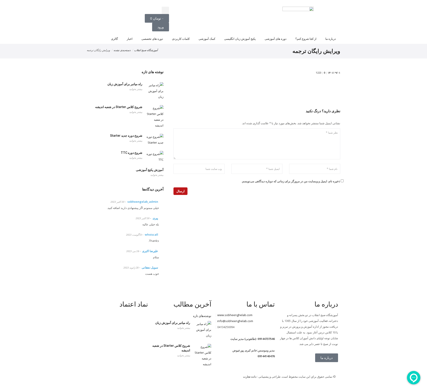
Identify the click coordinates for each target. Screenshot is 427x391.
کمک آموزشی (207, 39)
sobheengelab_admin (142, 202)
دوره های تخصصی (152, 39)
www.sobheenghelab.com (234, 315)
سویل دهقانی (150, 267)
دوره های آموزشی (275, 39)
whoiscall (151, 235)
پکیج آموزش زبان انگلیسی (240, 39)
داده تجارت (249, 377)
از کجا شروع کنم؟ (305, 39)
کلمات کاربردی (181, 39)
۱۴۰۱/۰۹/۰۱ (334, 72)
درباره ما (330, 39)
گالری (114, 39)
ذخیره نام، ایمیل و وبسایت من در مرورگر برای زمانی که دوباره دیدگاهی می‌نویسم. (290, 181)
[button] (165, 10)
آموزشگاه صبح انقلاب (146, 50)
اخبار (130, 39)
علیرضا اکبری (150, 251)
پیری (155, 218)
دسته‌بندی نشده (122, 50)
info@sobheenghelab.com (235, 321)
